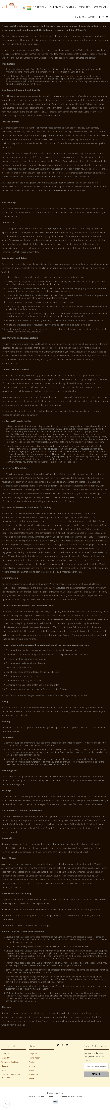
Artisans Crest (57, 1093)
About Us (5, 1054)
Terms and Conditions (10, 1062)
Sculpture (39, 7)
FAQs (3, 1070)
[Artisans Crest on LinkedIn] (67, 1045)
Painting (70, 7)
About (92, 17)
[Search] (103, 17)
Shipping (4, 1066)
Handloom (80, 17)
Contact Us (5, 1058)
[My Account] (99, 17)
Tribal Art (85, 7)
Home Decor (56, 7)
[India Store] (29, 8)
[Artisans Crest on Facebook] (62, 1045)
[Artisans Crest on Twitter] (57, 1045)
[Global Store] (24, 8)
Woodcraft (101, 7)
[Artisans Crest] (10, 5)
